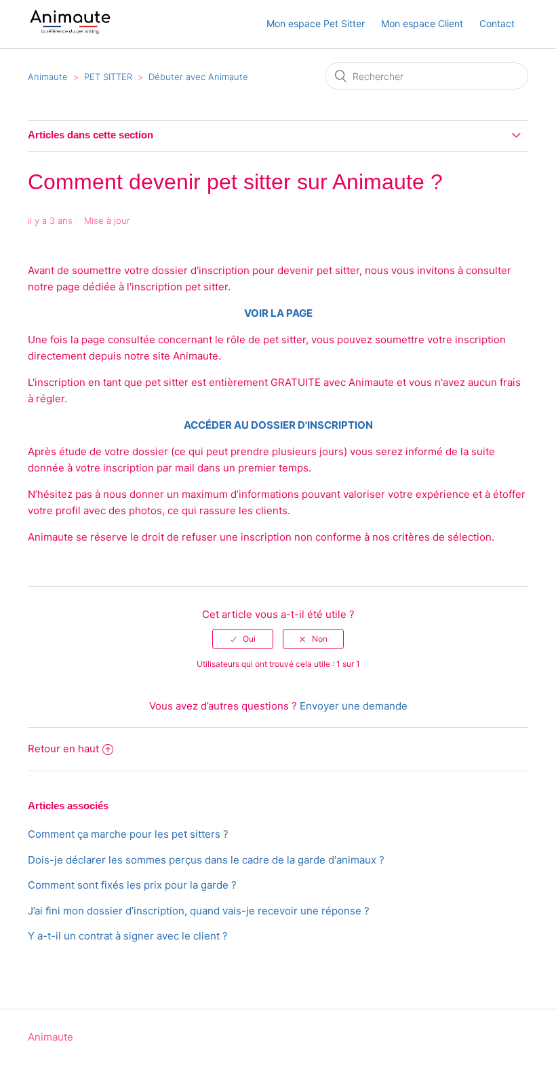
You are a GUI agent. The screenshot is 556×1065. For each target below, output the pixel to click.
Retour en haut (63, 748)
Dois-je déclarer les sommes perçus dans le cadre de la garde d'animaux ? (206, 859)
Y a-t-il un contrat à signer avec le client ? (128, 935)
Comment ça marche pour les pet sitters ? (128, 834)
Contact (497, 23)
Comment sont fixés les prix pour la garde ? (132, 884)
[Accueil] (70, 30)
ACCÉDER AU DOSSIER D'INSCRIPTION (278, 425)
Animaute (48, 76)
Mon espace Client (422, 23)
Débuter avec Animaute (198, 76)
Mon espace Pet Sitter (315, 23)
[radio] (242, 639)
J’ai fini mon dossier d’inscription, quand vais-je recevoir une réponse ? (199, 910)
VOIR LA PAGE (278, 313)
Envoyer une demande (354, 705)
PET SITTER (108, 76)
